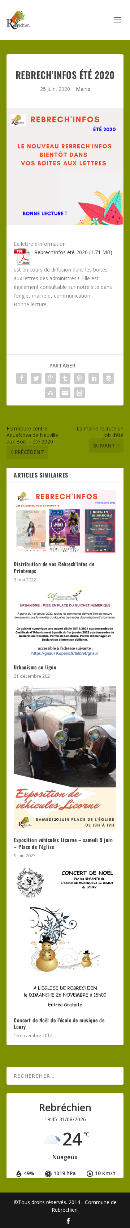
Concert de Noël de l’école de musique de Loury (59, 1023)
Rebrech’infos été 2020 (61, 252)
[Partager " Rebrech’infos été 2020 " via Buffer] (108, 378)
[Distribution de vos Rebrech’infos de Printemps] (65, 522)
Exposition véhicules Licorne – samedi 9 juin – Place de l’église (63, 843)
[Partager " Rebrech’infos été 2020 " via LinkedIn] (94, 378)
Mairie (83, 88)
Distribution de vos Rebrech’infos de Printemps (54, 567)
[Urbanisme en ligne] (65, 623)
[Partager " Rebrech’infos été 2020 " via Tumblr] (65, 378)
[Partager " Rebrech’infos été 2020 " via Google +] (50, 378)
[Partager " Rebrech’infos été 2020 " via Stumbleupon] (50, 393)
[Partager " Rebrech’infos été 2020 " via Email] (65, 393)
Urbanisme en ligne (35, 667)
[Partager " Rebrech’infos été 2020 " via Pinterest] (79, 378)
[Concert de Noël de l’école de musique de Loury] (65, 937)
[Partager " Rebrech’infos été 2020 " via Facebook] (21, 378)
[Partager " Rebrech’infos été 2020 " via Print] (79, 393)
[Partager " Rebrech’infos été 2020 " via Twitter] (36, 378)
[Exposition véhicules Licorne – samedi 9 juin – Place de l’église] (65, 758)
